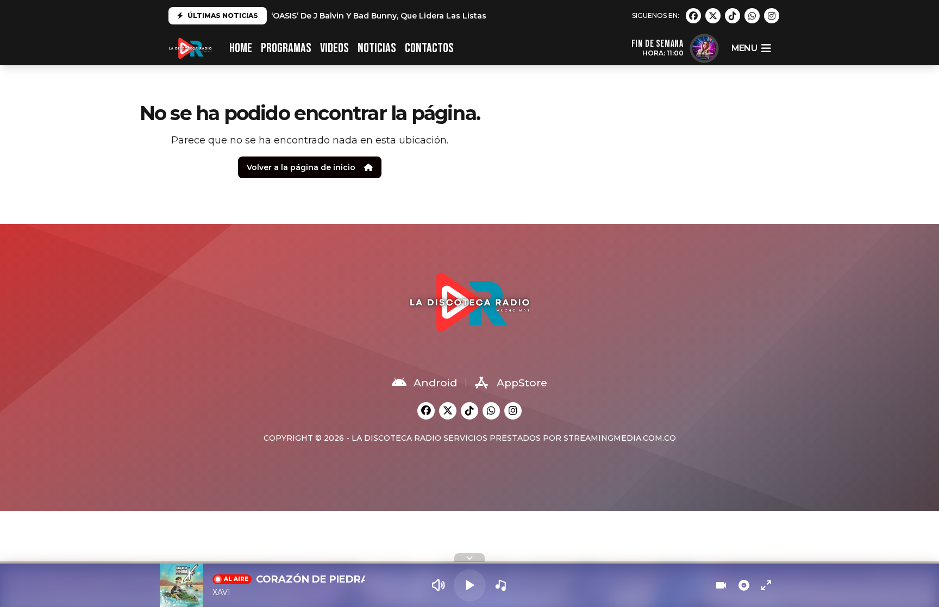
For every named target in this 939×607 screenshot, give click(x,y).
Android (435, 383)
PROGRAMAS (286, 48)
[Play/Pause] (470, 586)
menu (744, 48)
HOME (240, 48)
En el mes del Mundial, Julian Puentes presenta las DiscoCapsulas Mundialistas (429, 16)
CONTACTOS (429, 48)
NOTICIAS (377, 48)
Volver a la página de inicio (301, 167)
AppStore (522, 383)
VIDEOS (334, 48)
